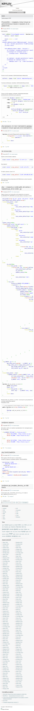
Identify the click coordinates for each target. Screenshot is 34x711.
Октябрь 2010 (19, 669)
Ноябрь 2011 (6, 659)
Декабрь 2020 (19, 576)
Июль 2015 (5, 628)
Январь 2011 (6, 668)
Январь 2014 (6, 642)
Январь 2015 (19, 631)
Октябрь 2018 (6, 597)
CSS (17, 512)
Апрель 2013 (6, 647)
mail (11, 531)
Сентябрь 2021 (6, 570)
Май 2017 (18, 609)
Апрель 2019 (6, 592)
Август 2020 (5, 580)
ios (25, 527)
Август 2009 (18, 681)
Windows (18, 517)
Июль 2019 (18, 588)
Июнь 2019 (5, 590)
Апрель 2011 (19, 664)
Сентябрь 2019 (19, 587)
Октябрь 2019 (6, 587)
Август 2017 (5, 607)
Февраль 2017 (6, 613)
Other (4, 518)
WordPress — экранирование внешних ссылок (13, 695)
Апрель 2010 (19, 675)
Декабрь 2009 (19, 678)
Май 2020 (18, 582)
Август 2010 (18, 671)
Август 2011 (18, 661)
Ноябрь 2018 (19, 595)
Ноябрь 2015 (6, 625)
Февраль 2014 (19, 640)
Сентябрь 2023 (19, 552)
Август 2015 (18, 626)
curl (28, 525)
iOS (17, 508)
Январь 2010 (6, 678)
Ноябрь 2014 (19, 633)
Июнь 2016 (5, 619)
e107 (30, 524)
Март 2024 (18, 547)
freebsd (6, 527)
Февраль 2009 (19, 687)
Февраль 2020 (19, 583)
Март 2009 (5, 687)
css (25, 525)
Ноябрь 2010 (6, 669)
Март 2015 (18, 630)
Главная (17, 8)
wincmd (3, 536)
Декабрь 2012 (6, 650)
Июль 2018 (5, 599)
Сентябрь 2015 (6, 626)
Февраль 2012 (19, 657)
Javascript (18, 510)
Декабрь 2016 (6, 614)
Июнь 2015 (18, 628)
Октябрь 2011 (19, 659)
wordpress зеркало (8, 422)
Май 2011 (5, 664)
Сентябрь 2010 (6, 671)
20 (16, 502)
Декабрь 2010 (19, 668)
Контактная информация (17, 10)
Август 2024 (5, 545)
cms (10, 121)
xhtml (19, 536)
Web (5, 121)
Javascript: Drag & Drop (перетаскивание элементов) (14, 694)
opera (7, 534)
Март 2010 (5, 676)
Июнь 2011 (18, 662)
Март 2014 (5, 640)
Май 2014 (18, 638)
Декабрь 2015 (19, 623)
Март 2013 (18, 647)
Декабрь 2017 (6, 604)
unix (26, 534)
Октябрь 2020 (19, 578)
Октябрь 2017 (6, 606)
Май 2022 (5, 564)
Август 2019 (5, 588)
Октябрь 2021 (19, 568)
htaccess (18, 527)
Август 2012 (5, 654)
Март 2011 (5, 666)
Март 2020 (5, 583)
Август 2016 (5, 618)
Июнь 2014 (5, 638)
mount (19, 531)
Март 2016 (5, 621)
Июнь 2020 (5, 582)
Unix (4, 515)
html (23, 527)
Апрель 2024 (6, 547)
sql (20, 534)
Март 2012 (5, 657)
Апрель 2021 (19, 573)
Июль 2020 (18, 580)
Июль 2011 (5, 662)
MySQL (4, 512)
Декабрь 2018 (6, 595)
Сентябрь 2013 (6, 644)
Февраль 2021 (19, 575)
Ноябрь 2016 (19, 614)
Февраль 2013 (6, 649)
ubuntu (22, 534)
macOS (3, 531)
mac (28, 529)
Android (4, 508)
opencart (4, 534)
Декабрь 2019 (19, 585)
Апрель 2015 (6, 630)
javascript (5, 529)
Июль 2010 (5, 673)
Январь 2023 (19, 557)
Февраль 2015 (6, 631)
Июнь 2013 (5, 645)
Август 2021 (18, 570)
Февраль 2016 (19, 621)
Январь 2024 (19, 549)
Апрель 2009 (19, 685)
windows (8, 536)
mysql (23, 531)
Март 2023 (18, 556)
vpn (28, 534)
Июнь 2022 (18, 563)
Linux (17, 515)
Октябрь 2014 (6, 635)
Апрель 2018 (19, 601)
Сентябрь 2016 (19, 616)
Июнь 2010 (18, 673)
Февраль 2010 (19, 676)
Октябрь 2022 (19, 559)
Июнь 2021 (18, 571)
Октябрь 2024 (19, 544)
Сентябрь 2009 (6, 681)
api (14, 524)
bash (16, 525)
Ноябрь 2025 (6, 544)
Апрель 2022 (19, 564)
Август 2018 (18, 597)
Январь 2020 (6, 585)
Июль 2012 (18, 654)
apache (11, 525)
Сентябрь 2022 (6, 561)
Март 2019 (18, 592)
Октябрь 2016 (6, 616)
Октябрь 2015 (19, 625)
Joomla (11, 529)
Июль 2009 (5, 683)
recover (17, 534)
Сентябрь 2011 (6, 661)
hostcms (13, 527)
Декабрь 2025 (19, 542)
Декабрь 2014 (6, 633)
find (3, 526)
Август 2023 (5, 554)
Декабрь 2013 (19, 642)
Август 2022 (18, 561)
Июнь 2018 (18, 599)
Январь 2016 (6, 623)
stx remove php (6, 151)
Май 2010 (5, 675)
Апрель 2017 (6, 611)
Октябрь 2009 (19, 680)
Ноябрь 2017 (19, 604)
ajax (3, 525)
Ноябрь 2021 (6, 568)
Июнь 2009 (18, 683)
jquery (16, 529)
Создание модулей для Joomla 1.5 (10, 702)
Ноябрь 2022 (6, 559)
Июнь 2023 (18, 554)
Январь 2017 (19, 613)
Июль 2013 (18, 644)
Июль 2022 (5, 563)
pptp (14, 534)
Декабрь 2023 (6, 551)
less (22, 529)
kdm (20, 529)
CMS (17, 513)
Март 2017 (18, 611)
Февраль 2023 (6, 557)
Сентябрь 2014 (19, 635)
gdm (10, 526)
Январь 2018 (19, 602)
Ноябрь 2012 (19, 650)
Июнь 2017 (5, 609)
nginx (27, 531)
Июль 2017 (18, 607)
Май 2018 (5, 601)
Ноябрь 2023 (19, 551)
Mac (4, 517)
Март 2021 (5, 575)
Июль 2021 (5, 571)
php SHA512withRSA (8, 452)
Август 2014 (5, 637)
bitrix (19, 525)
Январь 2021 (6, 576)
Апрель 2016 (19, 619)
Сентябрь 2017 (19, 606)
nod (30, 531)
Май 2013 (18, 645)
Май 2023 (5, 556)
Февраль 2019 (6, 594)
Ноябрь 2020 (6, 578)
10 (14, 502)
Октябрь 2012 (6, 652)
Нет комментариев (14, 28)
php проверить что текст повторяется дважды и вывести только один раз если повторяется (17, 127)
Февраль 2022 (6, 566)
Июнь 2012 (5, 656)
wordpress (11, 496)
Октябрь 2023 (6, 552)
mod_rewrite (15, 531)
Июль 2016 (18, 618)
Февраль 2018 (6, 602)
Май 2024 (18, 545)
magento (8, 531)
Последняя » (25, 502)
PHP (3, 121)
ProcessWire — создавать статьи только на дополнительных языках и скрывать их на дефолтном (16, 24)
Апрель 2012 (19, 656)
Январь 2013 (19, 649)
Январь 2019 (19, 594)
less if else (5, 700)
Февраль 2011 (19, 666)
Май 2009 (5, 685)
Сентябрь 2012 (19, 652)
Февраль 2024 (6, 549)
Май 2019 (18, 590)
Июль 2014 (18, 637)
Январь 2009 (6, 688)
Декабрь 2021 (19, 566)
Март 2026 (5, 542)
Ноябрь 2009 (6, 680)
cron (23, 525)
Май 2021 (5, 573)
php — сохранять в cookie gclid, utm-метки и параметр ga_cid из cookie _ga (16, 188)
